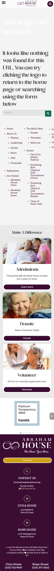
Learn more (27, 287)
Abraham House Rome (15, 193)
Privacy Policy (16, 550)
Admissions (13, 171)
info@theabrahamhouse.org (28, 482)
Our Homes (13, 176)
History (15, 138)
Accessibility (30, 550)
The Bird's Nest (34, 128)
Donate (34, 132)
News (14, 153)
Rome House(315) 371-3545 (40, 565)
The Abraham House (21, 547)
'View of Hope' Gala (36, 202)
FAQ (13, 158)
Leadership (17, 143)
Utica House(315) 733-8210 (13, 565)
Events (30, 150)
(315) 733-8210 (28, 486)
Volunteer (35, 138)
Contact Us (27, 460)
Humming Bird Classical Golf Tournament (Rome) (37, 190)
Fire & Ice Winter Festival (35, 157)
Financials (16, 163)
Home (10, 128)
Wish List (35, 143)
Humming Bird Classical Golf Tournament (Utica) (37, 171)
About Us (12, 134)
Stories (14, 148)
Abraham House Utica (15, 183)
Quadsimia (12, 553)
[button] (20, 433)
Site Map (41, 550)
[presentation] (2, 416)
